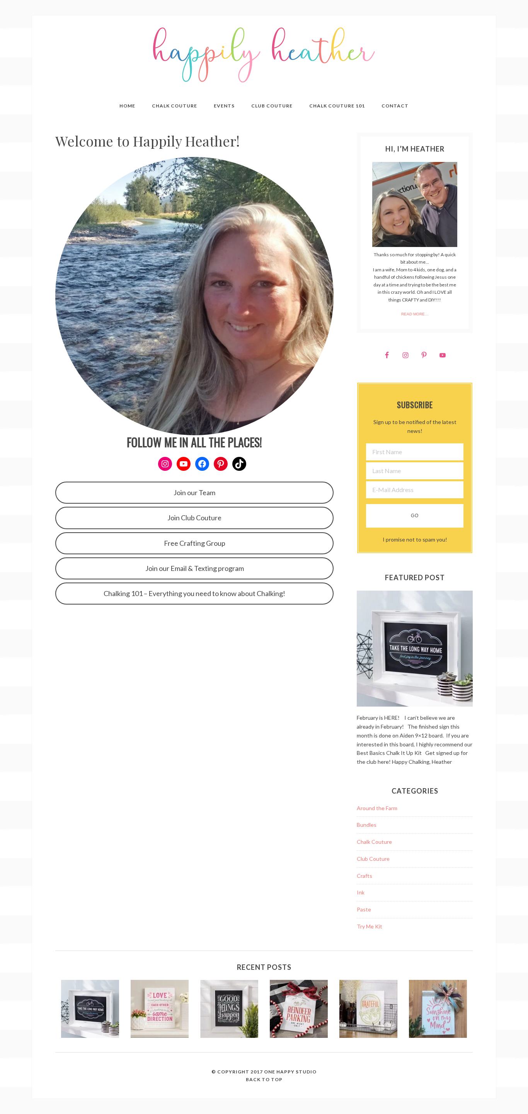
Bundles (366, 824)
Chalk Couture (374, 841)
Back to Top (264, 1079)
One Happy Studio (290, 1072)
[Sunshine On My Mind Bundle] (438, 1010)
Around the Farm (377, 808)
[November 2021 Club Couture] (299, 1010)
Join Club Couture (194, 517)
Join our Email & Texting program (194, 568)
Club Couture (373, 858)
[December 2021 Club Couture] (229, 1010)
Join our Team (194, 492)
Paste (364, 909)
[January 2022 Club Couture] (159, 1010)
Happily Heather (264, 55)
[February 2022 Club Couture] (90, 1010)
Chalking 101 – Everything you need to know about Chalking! (194, 593)
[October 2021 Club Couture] (368, 1010)
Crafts (364, 875)
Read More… (415, 314)
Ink (360, 892)
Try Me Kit (369, 926)
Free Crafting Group (194, 543)
